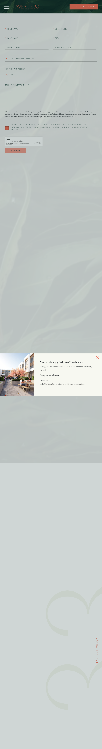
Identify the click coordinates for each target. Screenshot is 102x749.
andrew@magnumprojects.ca (72, 384)
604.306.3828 (49, 384)
